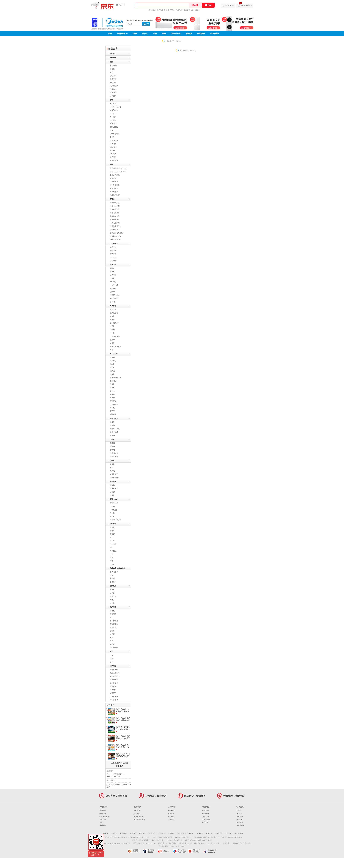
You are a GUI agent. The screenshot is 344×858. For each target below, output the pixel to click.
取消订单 (205, 822)
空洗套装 (113, 257)
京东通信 (239, 822)
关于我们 (104, 833)
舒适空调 (113, 79)
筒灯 (111, 547)
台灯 (111, 537)
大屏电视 (179, 10)
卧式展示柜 (114, 192)
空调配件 (113, 690)
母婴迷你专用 (115, 216)
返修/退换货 (206, 819)
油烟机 (112, 316)
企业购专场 (214, 33)
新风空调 (152, 10)
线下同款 (113, 93)
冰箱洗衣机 (170, 10)
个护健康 (113, 586)
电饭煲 (112, 357)
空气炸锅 (113, 401)
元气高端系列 (115, 223)
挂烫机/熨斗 (114, 510)
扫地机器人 (114, 489)
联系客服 (102, 825)
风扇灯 (112, 527)
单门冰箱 (113, 120)
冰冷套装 (113, 261)
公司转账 (171, 819)
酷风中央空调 (115, 298)
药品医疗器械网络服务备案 (162, 837)
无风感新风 (114, 86)
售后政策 (205, 811)
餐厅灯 (112, 534)
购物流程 (102, 811)
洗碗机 (112, 326)
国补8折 (113, 302)
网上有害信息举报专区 (180, 851)
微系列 (112, 150)
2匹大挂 (113, 82)
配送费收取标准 (139, 819)
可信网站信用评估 (134, 851)
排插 (111, 561)
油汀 (111, 468)
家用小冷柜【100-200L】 (119, 168)
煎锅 (111, 662)
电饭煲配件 (114, 670)
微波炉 (189, 33)
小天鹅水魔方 (115, 229)
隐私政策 (219, 833)
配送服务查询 (138, 816)
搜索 (146, 24)
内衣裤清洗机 (115, 219)
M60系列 (113, 154)
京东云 (182, 846)
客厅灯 (112, 531)
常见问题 (102, 819)
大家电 (101, 822)
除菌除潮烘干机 (115, 226)
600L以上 (113, 130)
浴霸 (111, 350)
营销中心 (152, 833)
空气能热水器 (115, 295)
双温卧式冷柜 (115, 175)
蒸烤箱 (112, 435)
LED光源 (113, 544)
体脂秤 (112, 644)
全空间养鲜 (114, 140)
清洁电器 (113, 481)
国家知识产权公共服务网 (210, 851)
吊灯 (111, 554)
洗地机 (112, 495)
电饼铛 (112, 371)
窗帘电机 (113, 627)
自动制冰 (113, 144)
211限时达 (137, 814)
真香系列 (113, 157)
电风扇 (112, 439)
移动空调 (113, 96)
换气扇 (112, 579)
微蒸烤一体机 (115, 429)
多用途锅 (113, 381)
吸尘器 (112, 485)
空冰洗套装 (114, 243)
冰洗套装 (113, 247)
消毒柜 (112, 330)
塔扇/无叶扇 (114, 453)
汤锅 (111, 659)
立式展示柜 (114, 182)
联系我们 (114, 833)
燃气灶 (112, 320)
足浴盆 (112, 593)
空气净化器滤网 (115, 520)
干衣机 (112, 513)
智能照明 (113, 524)
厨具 (111, 651)
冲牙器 (112, 600)
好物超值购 (195, 10)
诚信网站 (164, 851)
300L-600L (114, 127)
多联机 (112, 272)
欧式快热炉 (114, 474)
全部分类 (121, 33)
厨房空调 (113, 275)
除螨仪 (112, 492)
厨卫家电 (113, 306)
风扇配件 (113, 686)
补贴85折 (113, 66)
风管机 (112, 268)
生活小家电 (114, 499)
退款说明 (205, 816)
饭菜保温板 (114, 404)
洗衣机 (145, 33)
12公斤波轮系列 (115, 240)
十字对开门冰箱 (115, 107)
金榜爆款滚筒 (115, 209)
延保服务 (239, 816)
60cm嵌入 (113, 147)
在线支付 (171, 814)
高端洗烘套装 (115, 213)
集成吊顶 (113, 582)
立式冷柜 (113, 178)
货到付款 (171, 811)
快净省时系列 (115, 206)
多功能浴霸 (114, 572)
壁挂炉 (112, 292)
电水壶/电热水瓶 (116, 377)
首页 (110, 33)
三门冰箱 (113, 114)
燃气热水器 (114, 313)
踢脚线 (112, 471)
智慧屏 (112, 634)
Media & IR (239, 833)
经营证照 (161, 843)
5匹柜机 (113, 282)
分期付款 (171, 816)
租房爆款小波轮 (115, 236)
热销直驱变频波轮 (116, 233)
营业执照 (226, 843)
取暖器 (112, 460)
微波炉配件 (114, 680)
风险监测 (200, 833)
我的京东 (228, 5)
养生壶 (112, 391)
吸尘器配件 (114, 683)
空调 (135, 33)
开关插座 (113, 551)
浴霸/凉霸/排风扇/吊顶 (117, 568)
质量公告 (209, 833)
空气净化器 (114, 503)
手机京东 (161, 833)
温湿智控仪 (114, 648)
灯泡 (111, 558)
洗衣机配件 (114, 696)
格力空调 (187, 10)
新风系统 (113, 288)
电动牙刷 (113, 596)
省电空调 (113, 76)
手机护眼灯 (114, 621)
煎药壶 (112, 411)
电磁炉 (112, 364)
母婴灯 (112, 564)
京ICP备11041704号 (135, 837)
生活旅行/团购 (104, 816)
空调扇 (112, 450)
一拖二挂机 (114, 285)
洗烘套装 (113, 251)
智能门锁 (113, 614)
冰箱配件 (113, 693)
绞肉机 (112, 374)
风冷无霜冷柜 (115, 195)
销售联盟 (181, 833)
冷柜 (111, 164)
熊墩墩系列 (114, 161)
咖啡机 (112, 408)
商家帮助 (142, 833)
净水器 (112, 333)
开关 (111, 641)
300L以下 (113, 124)
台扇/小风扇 (114, 457)
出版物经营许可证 (173, 840)
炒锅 (111, 655)
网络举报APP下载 (195, 851)
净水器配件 (114, 700)
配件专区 (113, 666)
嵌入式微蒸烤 (115, 323)
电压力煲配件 (115, 673)
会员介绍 (102, 814)
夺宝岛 (238, 811)
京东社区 (190, 833)
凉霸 (111, 575)
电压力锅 (113, 361)
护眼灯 (112, 631)
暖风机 (112, 464)
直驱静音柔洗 (115, 203)
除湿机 (112, 516)
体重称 (112, 603)
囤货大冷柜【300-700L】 (119, 172)
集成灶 (112, 343)
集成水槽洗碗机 (115, 346)
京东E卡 (239, 819)
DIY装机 (239, 814)
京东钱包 (174, 846)
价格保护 (205, 814)
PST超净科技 (114, 134)
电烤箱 (112, 425)
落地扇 (112, 443)
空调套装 (113, 89)
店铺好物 (113, 58)
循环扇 (112, 446)
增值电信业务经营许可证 (242, 843)
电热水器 (113, 309)
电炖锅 (112, 394)
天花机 (112, 278)
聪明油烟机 (161, 10)
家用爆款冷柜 (115, 185)
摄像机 (112, 611)
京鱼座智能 (240, 825)
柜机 (111, 72)
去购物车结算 (245, 5)
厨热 (164, 33)
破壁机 (112, 367)
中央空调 (113, 265)
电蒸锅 (112, 398)
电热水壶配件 (115, 676)
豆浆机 (112, 384)
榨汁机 (112, 388)
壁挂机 (112, 69)
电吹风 (112, 590)
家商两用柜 (114, 188)
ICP (148, 837)
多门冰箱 (113, 104)
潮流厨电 (113, 414)
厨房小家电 (176, 33)
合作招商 (133, 833)
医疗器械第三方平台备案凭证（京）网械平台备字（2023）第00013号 (194, 843)
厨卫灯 (112, 541)
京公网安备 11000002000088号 (113, 837)
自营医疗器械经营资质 (183, 837)
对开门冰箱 (114, 110)
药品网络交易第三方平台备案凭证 (206, 837)
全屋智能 (201, 33)
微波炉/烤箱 (114, 418)
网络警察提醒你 (149, 851)
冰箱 (155, 33)
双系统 (112, 137)
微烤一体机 (114, 432)
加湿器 (112, 506)
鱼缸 (111, 617)
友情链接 (171, 833)
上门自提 (137, 811)
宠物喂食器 (114, 624)
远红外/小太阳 (115, 478)
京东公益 (228, 833)
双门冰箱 (113, 117)
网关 (111, 638)
